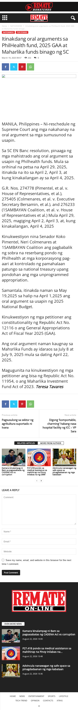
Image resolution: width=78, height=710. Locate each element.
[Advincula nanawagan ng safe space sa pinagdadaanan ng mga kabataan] (64, 457)
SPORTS (51, 696)
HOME (13, 696)
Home (4, 26)
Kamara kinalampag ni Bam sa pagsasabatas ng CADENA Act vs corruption (13, 471)
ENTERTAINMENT (36, 696)
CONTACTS (48, 700)
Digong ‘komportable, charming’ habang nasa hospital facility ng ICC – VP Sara (59, 425)
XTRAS (60, 700)
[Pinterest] (22, 67)
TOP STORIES (22, 32)
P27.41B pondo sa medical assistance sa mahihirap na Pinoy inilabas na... (46, 650)
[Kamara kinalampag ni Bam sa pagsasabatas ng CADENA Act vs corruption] (13, 457)
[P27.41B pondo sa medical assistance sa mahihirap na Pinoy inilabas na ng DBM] (39, 457)
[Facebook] (5, 67)
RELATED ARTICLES (26, 443)
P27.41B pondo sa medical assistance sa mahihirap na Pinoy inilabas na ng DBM (37, 471)
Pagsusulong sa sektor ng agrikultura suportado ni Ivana (17, 423)
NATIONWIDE (16, 26)
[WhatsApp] (30, 67)
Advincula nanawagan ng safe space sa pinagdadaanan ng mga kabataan (64, 471)
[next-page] (41, 481)
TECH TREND (21, 700)
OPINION (35, 700)
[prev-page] (37, 481)
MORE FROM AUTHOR (50, 443)
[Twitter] (13, 67)
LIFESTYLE (63, 696)
